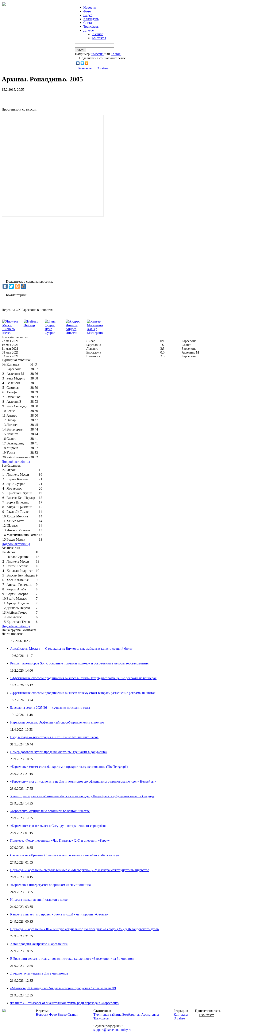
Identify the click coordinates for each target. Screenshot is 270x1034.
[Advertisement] (51, 98)
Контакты (99, 38)
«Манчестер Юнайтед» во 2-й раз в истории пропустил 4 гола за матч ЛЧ (63, 988)
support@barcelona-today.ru (112, 1029)
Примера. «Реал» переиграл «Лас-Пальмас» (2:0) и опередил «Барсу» (60, 840)
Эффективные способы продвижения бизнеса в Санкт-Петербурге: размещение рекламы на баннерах (83, 678)
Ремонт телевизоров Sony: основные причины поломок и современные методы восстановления (79, 663)
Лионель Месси (8, 331)
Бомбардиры (131, 1014)
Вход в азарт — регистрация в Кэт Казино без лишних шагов (54, 737)
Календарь (91, 19)
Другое (88, 30)
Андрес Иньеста (71, 331)
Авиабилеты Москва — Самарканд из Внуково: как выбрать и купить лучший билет (71, 648)
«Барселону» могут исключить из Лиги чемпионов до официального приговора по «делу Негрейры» (83, 781)
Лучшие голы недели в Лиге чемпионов (39, 973)
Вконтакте (206, 1015)
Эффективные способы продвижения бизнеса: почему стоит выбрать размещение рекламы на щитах (82, 693)
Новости (42, 1014)
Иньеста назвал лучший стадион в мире (39, 899)
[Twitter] (82, 63)
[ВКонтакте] (78, 63)
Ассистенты (150, 1014)
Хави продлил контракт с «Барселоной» (39, 944)
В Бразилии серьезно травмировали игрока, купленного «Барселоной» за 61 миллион (72, 958)
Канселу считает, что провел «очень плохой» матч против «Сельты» (59, 914)
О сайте (97, 34)
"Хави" (116, 54)
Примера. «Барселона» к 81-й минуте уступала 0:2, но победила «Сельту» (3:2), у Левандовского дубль (84, 929)
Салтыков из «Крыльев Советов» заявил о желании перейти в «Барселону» (64, 855)
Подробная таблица (16, 461)
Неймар (29, 325)
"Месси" (97, 54)
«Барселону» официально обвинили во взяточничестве (50, 811)
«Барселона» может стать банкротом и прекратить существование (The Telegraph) (69, 766)
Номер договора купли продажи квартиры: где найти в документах (58, 752)
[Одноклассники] (87, 63)
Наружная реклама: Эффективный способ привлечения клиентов (57, 722)
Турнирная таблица (107, 1014)
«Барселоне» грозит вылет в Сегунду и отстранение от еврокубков (58, 825)
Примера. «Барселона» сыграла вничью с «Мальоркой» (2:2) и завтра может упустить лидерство (79, 870)
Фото (87, 11)
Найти (80, 49)
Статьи (73, 1014)
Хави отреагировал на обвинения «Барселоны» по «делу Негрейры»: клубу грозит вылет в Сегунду (82, 796)
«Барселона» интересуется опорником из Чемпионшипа (50, 885)
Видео (87, 15)
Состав (88, 22)
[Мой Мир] (23, 286)
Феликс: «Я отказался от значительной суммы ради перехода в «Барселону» (64, 1003)
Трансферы (91, 26)
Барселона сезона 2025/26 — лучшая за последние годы (50, 707)
